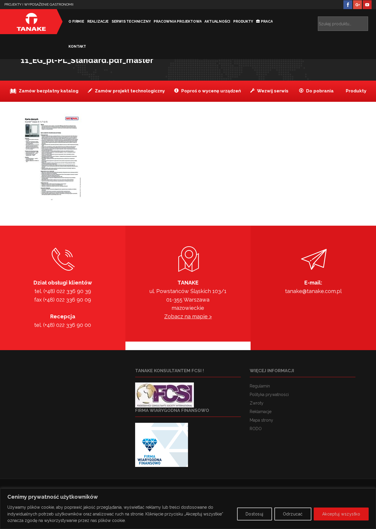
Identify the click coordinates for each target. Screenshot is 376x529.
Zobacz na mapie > (188, 316)
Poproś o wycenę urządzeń (210, 91)
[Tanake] (31, 21)
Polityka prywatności (269, 394)
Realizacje (98, 21)
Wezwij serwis (272, 91)
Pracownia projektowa (178, 21)
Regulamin (260, 386)
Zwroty (256, 403)
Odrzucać (293, 514)
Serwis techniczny (131, 21)
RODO (256, 428)
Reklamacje (260, 411)
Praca (267, 21)
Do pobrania (319, 91)
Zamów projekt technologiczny (129, 91)
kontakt (77, 46)
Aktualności (217, 21)
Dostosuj (254, 514)
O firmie (76, 21)
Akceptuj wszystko (341, 514)
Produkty (243, 21)
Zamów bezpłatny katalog (48, 91)
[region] (188, 508)
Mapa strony (261, 420)
